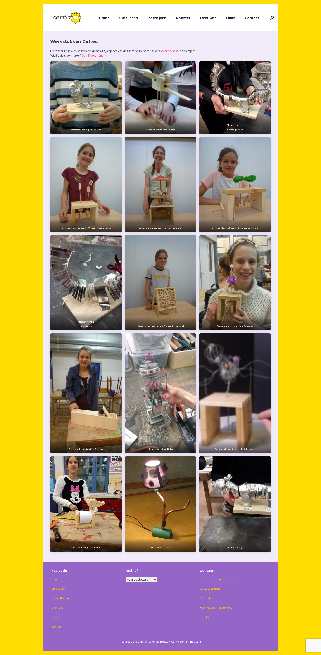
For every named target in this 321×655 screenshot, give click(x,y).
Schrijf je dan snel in (94, 56)
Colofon (205, 617)
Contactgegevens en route (216, 579)
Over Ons (208, 18)
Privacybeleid (208, 598)
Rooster (183, 18)
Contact (252, 18)
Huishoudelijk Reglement (216, 608)
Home (104, 18)
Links (230, 18)
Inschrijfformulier (62, 598)
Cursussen (128, 18)
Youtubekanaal (170, 51)
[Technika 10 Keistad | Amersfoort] (67, 17)
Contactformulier (210, 589)
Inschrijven (156, 18)
